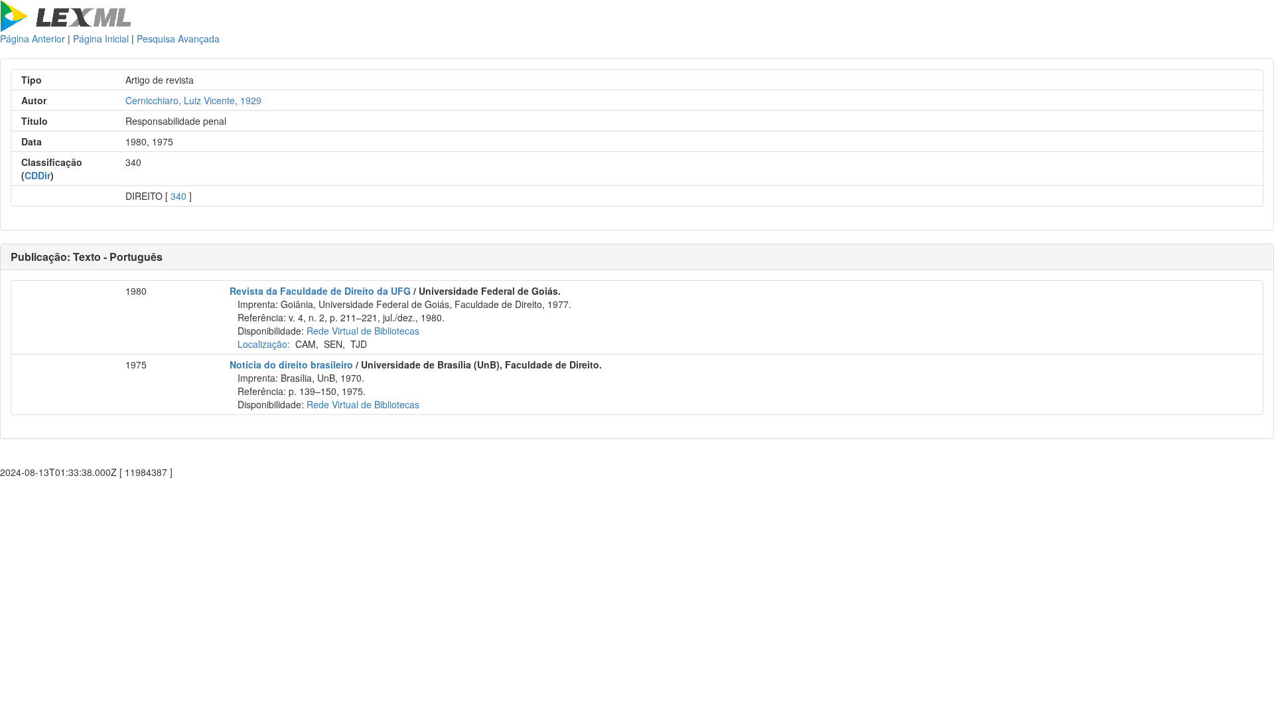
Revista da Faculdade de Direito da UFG (320, 290)
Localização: (264, 344)
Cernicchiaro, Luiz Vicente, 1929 (193, 100)
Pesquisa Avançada (178, 38)
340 (178, 195)
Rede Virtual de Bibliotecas (363, 330)
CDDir (37, 175)
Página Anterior (32, 38)
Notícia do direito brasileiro (291, 364)
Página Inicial (101, 38)
